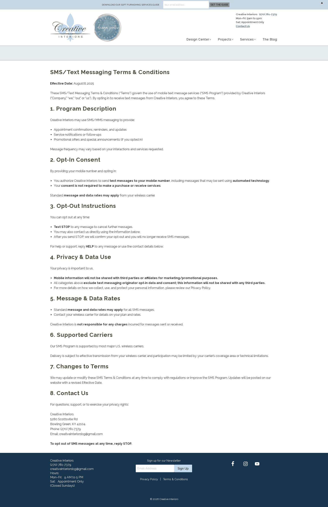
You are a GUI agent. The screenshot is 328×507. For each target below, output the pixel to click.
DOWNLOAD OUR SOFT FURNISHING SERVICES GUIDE (130, 4)
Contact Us (243, 26)
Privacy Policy (149, 479)
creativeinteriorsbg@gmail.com (72, 469)
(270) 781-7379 (268, 14)
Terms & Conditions (175, 479)
